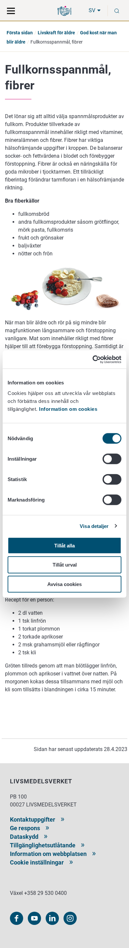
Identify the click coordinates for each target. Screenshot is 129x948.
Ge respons (25, 828)
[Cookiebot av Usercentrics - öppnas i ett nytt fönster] (92, 359)
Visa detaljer (94, 526)
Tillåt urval (65, 565)
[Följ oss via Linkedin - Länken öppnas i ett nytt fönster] (52, 918)
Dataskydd (24, 836)
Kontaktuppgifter (32, 819)
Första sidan (20, 32)
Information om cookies (68, 408)
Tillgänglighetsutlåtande (42, 845)
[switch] (112, 458)
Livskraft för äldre (56, 32)
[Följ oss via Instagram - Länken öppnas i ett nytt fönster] (70, 918)
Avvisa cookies (64, 584)
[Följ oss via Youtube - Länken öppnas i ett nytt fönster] (34, 918)
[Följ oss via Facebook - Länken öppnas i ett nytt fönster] (16, 918)
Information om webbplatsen (48, 853)
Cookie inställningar (37, 862)
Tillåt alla (64, 545)
